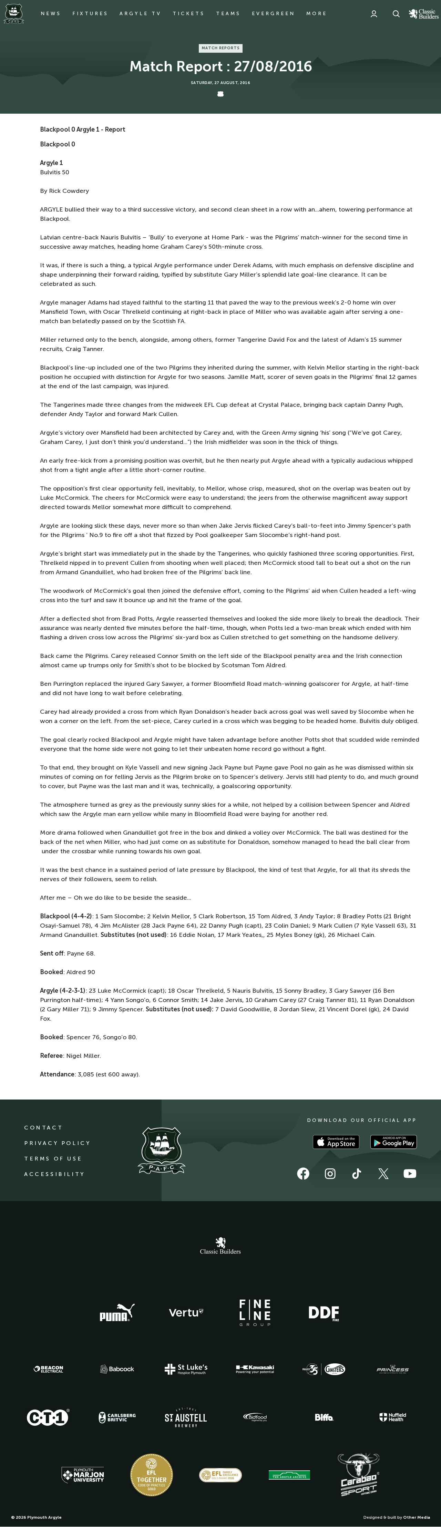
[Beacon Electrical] (48, 1369)
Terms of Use (53, 1158)
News (51, 14)
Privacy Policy (57, 1143)
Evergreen (273, 14)
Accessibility (54, 1174)
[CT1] (48, 1417)
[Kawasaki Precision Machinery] (255, 1369)
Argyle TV (141, 14)
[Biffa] (323, 1417)
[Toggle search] (396, 14)
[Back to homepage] (14, 14)
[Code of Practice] (151, 1475)
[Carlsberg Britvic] (117, 1417)
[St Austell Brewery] (186, 1417)
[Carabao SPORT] (358, 1475)
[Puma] (117, 1313)
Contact (43, 1127)
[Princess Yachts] (392, 1369)
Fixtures (90, 14)
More (316, 14)
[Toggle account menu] (373, 14)
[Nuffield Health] (392, 1417)
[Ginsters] (323, 1369)
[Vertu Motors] (186, 1313)
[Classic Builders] (220, 1246)
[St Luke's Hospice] (186, 1369)
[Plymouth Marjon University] (82, 1475)
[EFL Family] (220, 1475)
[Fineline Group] (255, 1312)
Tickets (189, 14)
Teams (228, 14)
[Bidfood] (255, 1417)
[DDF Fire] (323, 1313)
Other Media (416, 1517)
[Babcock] (117, 1369)
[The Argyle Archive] (289, 1475)
